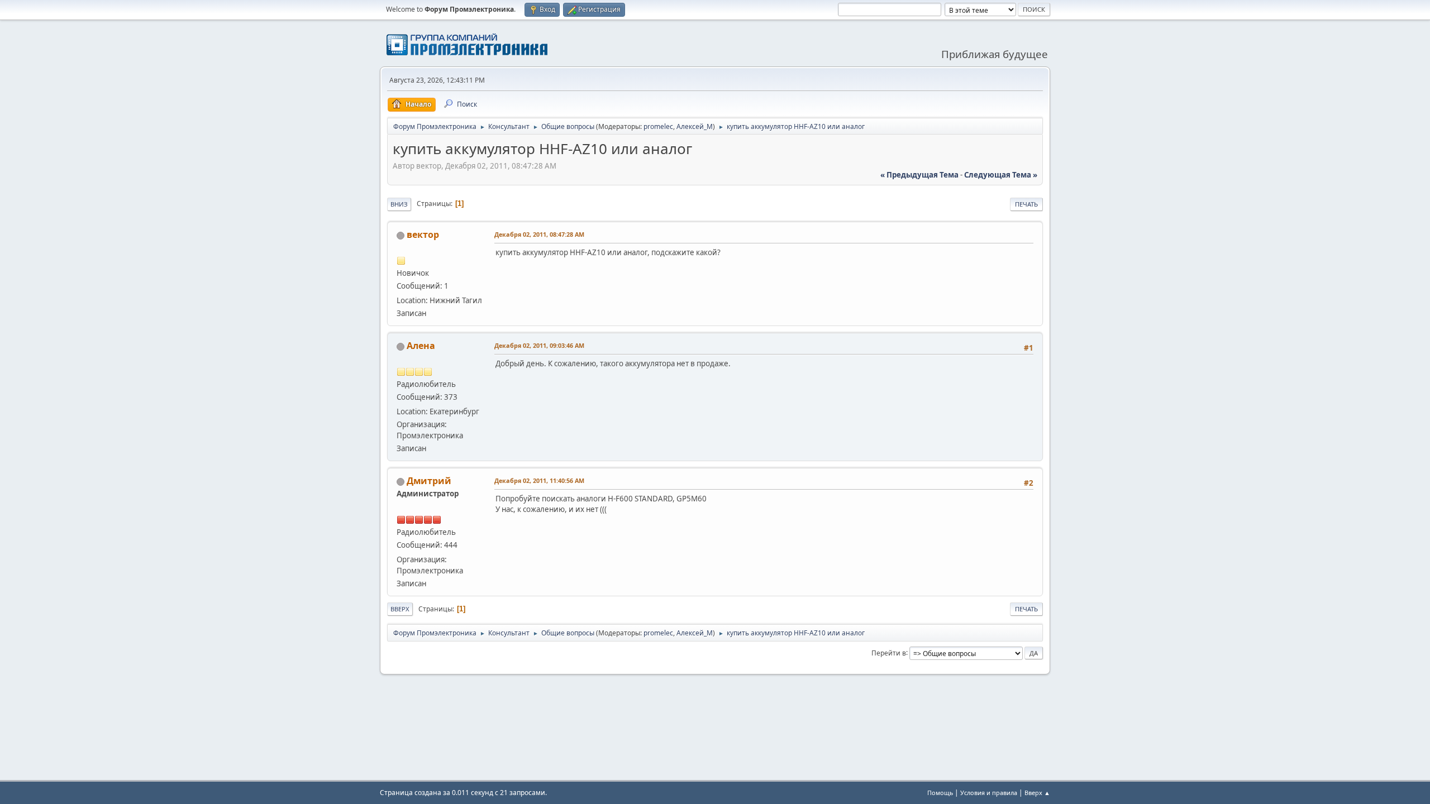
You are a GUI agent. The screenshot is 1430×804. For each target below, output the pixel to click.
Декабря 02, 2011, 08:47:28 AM (539, 234)
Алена (421, 345)
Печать (1026, 204)
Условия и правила (988, 792)
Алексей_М (694, 126)
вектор (423, 234)
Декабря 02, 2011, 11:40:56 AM (539, 480)
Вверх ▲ (1037, 792)
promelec (658, 126)
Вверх (399, 609)
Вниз (399, 204)
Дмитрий (429, 481)
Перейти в (888, 652)
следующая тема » (1000, 175)
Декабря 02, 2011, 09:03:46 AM (539, 345)
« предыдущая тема (919, 175)
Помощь (940, 792)
